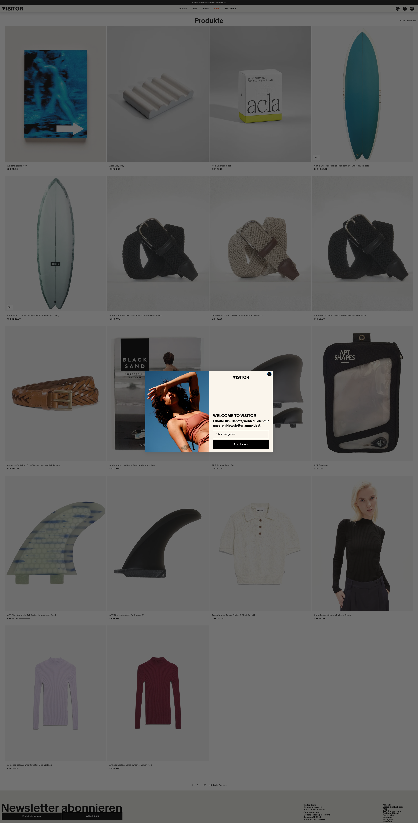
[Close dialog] (269, 374)
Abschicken (241, 444)
